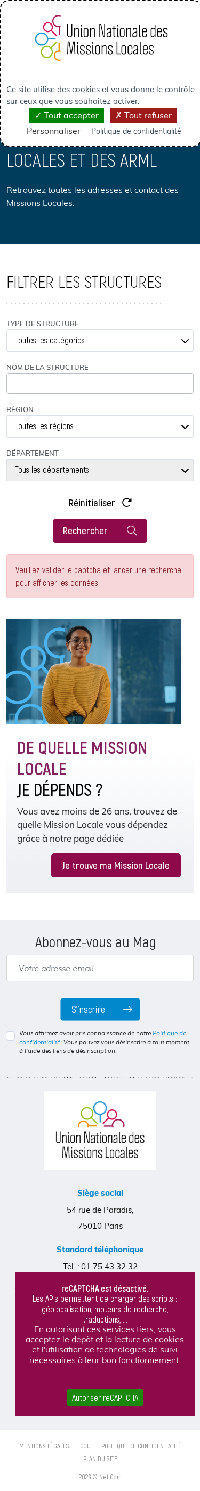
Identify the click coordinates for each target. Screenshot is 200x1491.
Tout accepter (70, 115)
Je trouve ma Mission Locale (116, 865)
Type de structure (42, 323)
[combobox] (100, 340)
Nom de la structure (47, 367)
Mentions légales (44, 1445)
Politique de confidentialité (141, 1445)
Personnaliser (54, 130)
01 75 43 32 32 (109, 1266)
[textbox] (100, 340)
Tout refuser (147, 115)
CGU (85, 1445)
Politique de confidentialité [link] (136, 131)
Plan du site (100, 1458)
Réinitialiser (93, 502)
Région (20, 409)
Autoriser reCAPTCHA (105, 1397)
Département (32, 453)
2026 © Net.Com (100, 1476)
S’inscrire (88, 1009)
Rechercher (85, 530)
